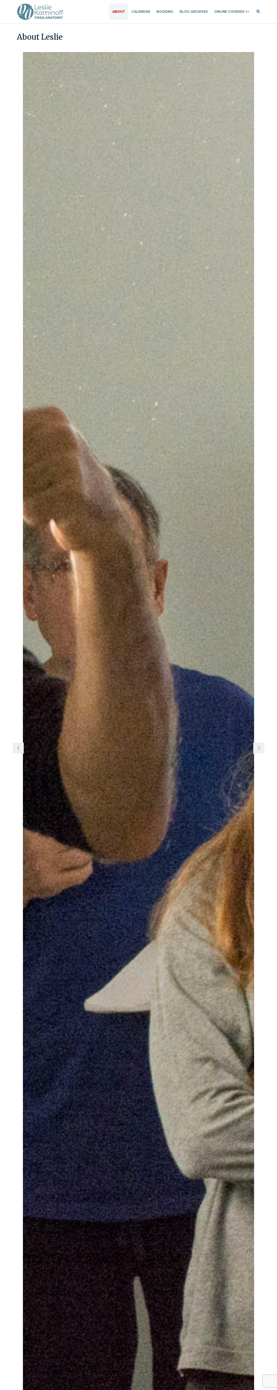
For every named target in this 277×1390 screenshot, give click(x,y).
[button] (258, 11)
